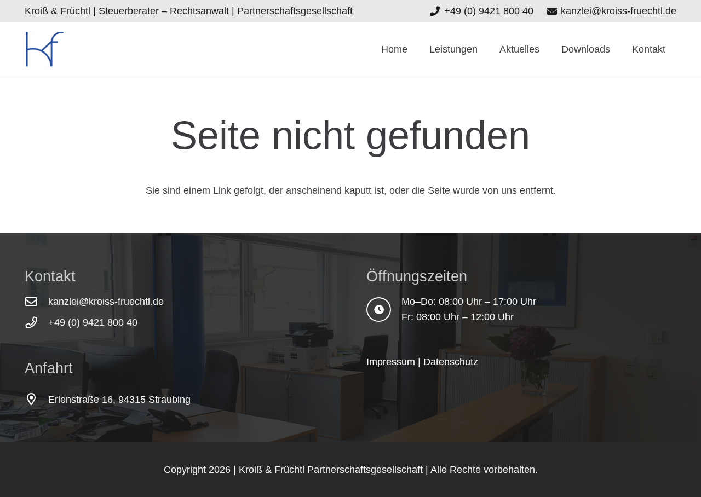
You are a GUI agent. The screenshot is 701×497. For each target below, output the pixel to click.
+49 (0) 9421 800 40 (92, 322)
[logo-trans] (45, 49)
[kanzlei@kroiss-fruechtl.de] (36, 302)
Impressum (390, 361)
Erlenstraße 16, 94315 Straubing (119, 399)
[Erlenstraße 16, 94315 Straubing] (36, 400)
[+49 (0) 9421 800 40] (36, 323)
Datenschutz (450, 361)
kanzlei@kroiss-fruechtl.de (106, 301)
